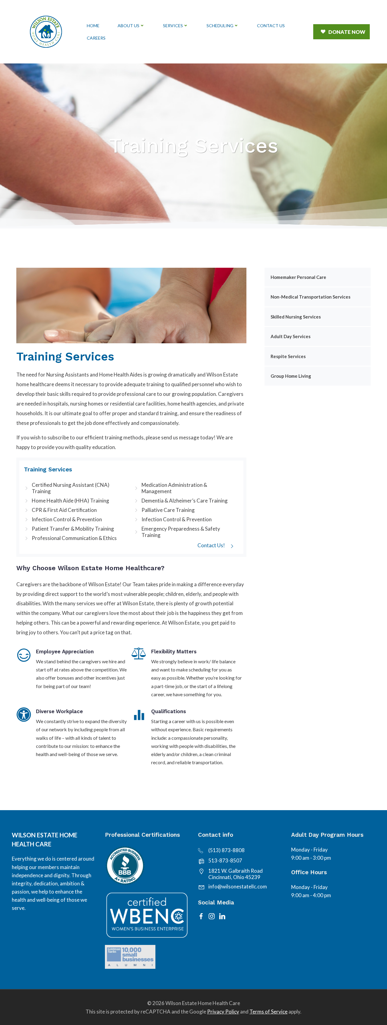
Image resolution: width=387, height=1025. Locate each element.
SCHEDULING (220, 25)
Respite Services (288, 356)
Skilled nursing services (296, 316)
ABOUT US (128, 25)
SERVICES (173, 25)
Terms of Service (268, 1011)
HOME (93, 25)
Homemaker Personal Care (298, 277)
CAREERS (96, 37)
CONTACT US (271, 25)
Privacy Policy (223, 1011)
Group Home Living (291, 376)
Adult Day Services (291, 336)
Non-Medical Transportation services (310, 296)
